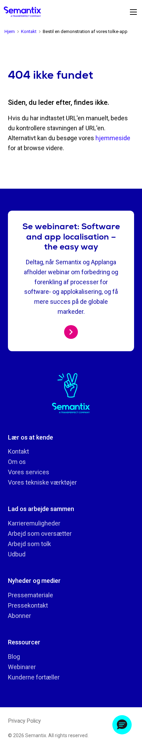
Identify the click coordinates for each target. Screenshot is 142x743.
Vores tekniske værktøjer (42, 482)
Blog (14, 656)
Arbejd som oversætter (40, 533)
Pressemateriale (30, 595)
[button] (122, 724)
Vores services (28, 472)
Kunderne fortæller (34, 677)
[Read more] (71, 332)
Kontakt (18, 451)
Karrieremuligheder (34, 523)
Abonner (19, 615)
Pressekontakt (28, 605)
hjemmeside (112, 138)
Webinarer (22, 666)
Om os (17, 461)
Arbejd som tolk (29, 543)
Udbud (17, 554)
